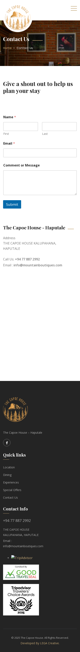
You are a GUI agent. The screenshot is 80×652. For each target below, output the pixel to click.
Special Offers (12, 490)
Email (9, 143)
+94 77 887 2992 (27, 259)
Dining (7, 475)
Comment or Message (21, 165)
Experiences (11, 482)
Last (45, 133)
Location (9, 467)
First (6, 133)
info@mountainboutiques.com (38, 265)
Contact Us (25, 48)
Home (7, 48)
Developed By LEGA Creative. (40, 643)
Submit (12, 204)
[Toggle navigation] (74, 8)
